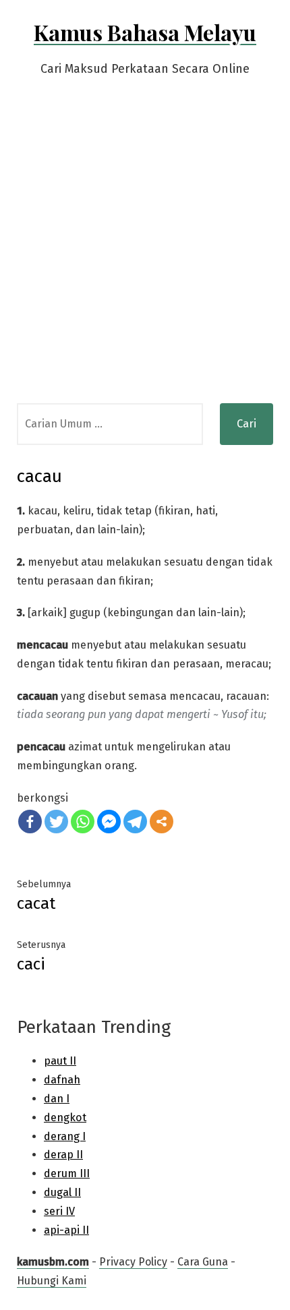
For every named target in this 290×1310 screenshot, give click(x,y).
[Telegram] (135, 821)
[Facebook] (30, 821)
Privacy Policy (133, 1261)
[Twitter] (56, 821)
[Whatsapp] (82, 821)
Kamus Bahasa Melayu (145, 32)
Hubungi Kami (51, 1280)
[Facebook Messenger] (109, 821)
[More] (161, 821)
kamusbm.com (53, 1261)
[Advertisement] (145, 251)
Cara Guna (202, 1261)
